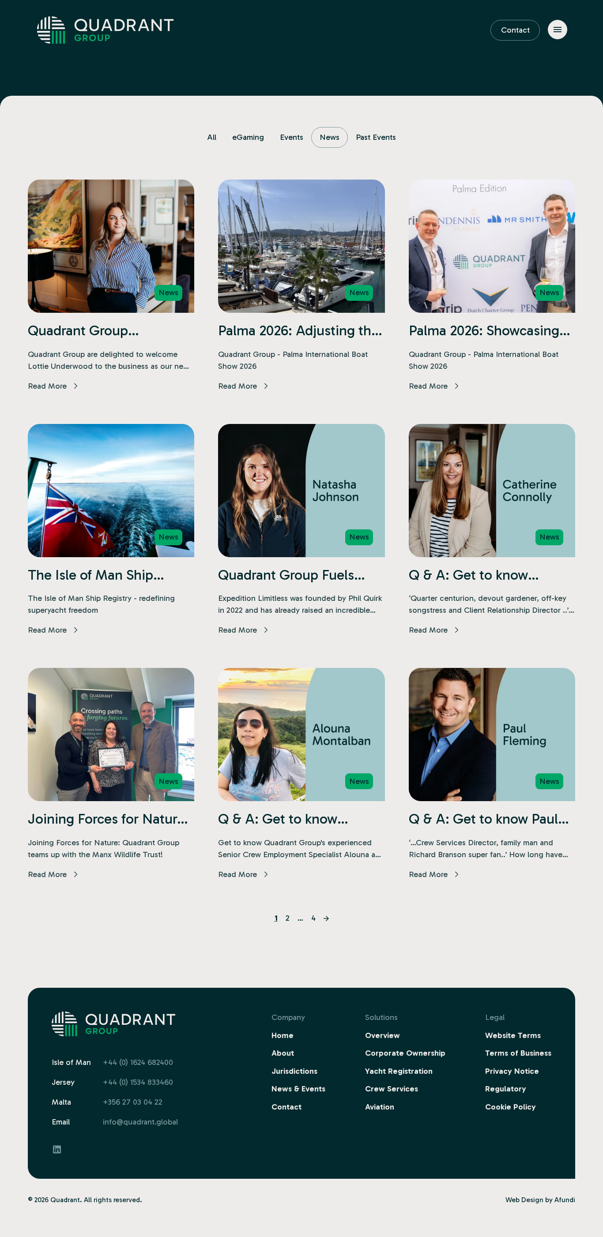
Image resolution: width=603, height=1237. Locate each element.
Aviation (379, 1107)
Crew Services (391, 1089)
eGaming (248, 137)
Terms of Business (518, 1053)
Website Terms (513, 1035)
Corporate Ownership (405, 1053)
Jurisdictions (294, 1071)
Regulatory (505, 1089)
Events (291, 137)
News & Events (298, 1089)
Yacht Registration (399, 1071)
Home (282, 1035)
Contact (515, 30)
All (211, 137)
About (282, 1053)
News (329, 137)
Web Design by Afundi (540, 1200)
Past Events (376, 137)
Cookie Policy (510, 1107)
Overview (382, 1035)
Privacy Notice (512, 1071)
